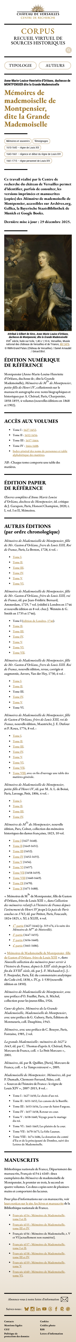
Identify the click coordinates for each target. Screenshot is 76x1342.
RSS (42, 1329)
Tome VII (18, 652)
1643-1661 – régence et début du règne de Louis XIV (33, 154)
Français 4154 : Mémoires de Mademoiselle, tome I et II (39, 1217)
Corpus (38, 31)
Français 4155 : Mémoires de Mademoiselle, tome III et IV (39, 1226)
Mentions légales (13, 1325)
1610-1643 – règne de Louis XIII (22, 147)
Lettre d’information (51, 1333)
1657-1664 (32, 440)
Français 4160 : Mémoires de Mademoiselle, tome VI (39, 1273)
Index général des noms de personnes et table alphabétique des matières (40, 453)
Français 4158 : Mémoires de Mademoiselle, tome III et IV (39, 1255)
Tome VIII (19, 773)
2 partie (18, 935)
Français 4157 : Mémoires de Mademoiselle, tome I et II (39, 1246)
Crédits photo (47, 1325)
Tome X (17, 888)
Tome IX (18, 883)
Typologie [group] (20, 65)
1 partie (18, 926)
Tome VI (18, 583)
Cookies (44, 1321)
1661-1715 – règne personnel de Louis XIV (28, 160)
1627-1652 (29, 430)
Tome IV (18, 573)
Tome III (18, 568)
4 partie (18, 945)
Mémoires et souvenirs (18, 141)
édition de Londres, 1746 (38, 621)
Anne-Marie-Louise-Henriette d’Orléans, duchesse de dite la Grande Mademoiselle (37, 82)
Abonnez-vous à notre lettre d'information (34, 1299)
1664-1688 (32, 446)
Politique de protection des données (16, 1335)
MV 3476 (64, 344)
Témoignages (41, 141)
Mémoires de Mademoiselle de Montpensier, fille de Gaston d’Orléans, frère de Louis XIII (37, 955)
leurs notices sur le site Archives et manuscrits (34, 1203)
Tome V (17, 578)
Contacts (9, 1321)
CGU (7, 1329)
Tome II (17, 562)
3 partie (18, 940)
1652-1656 (30, 435)
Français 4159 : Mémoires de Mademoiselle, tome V (39, 1264)
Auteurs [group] (55, 65)
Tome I (17, 557)
